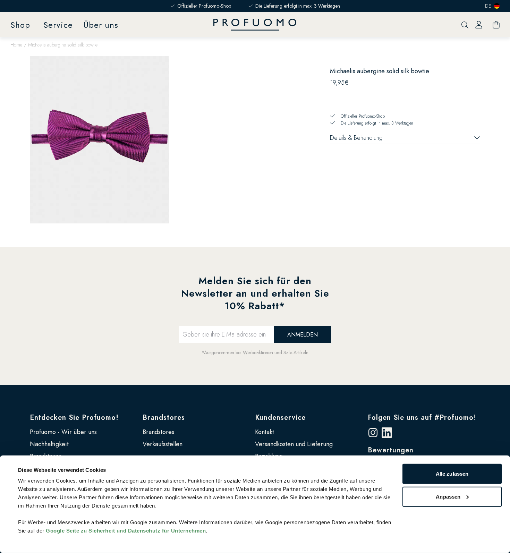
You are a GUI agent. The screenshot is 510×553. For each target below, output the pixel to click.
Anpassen (448, 496)
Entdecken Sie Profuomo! (74, 417)
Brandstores (164, 417)
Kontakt (264, 431)
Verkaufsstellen (162, 444)
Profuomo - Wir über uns (63, 431)
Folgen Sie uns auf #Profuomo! (422, 417)
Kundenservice (280, 417)
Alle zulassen (452, 474)
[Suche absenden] (464, 24)
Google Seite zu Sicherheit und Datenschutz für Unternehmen (126, 531)
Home (16, 44)
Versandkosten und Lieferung (294, 444)
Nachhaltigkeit (49, 444)
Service (58, 24)
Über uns (100, 24)
